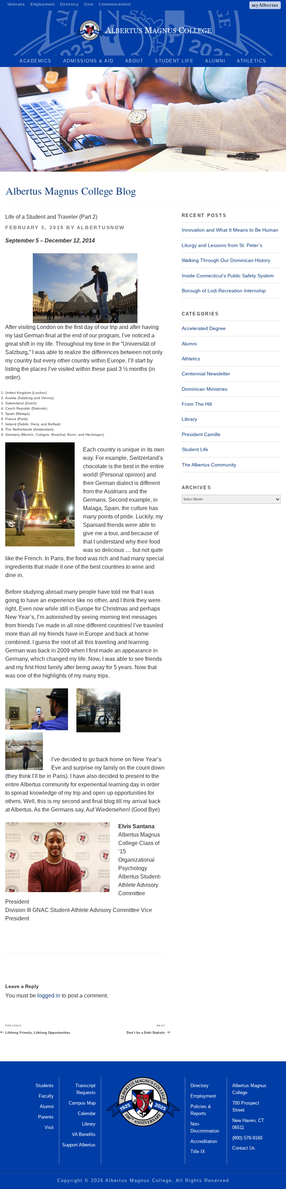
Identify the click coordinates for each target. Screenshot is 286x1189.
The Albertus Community (209, 465)
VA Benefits (84, 1134)
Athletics (251, 60)
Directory (69, 4)
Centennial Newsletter (206, 373)
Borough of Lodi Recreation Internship (224, 290)
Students (45, 1085)
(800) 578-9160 (247, 1138)
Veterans (16, 4)
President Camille (201, 434)
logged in (48, 996)
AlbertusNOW (101, 227)
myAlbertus (265, 5)
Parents (46, 1117)
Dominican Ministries (204, 389)
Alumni (215, 60)
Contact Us (243, 1148)
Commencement (115, 4)
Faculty (46, 1096)
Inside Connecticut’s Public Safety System (228, 275)
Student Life (174, 60)
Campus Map (82, 1103)
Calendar (87, 1113)
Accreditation (203, 1141)
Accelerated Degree (204, 328)
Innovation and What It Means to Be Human (230, 230)
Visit (49, 1127)
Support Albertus (79, 1144)
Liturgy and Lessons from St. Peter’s (222, 245)
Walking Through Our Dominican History (226, 260)
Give (88, 4)
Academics (36, 60)
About (134, 60)
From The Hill (197, 404)
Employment (42, 4)
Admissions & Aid (88, 60)
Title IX (197, 1151)
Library (189, 419)
